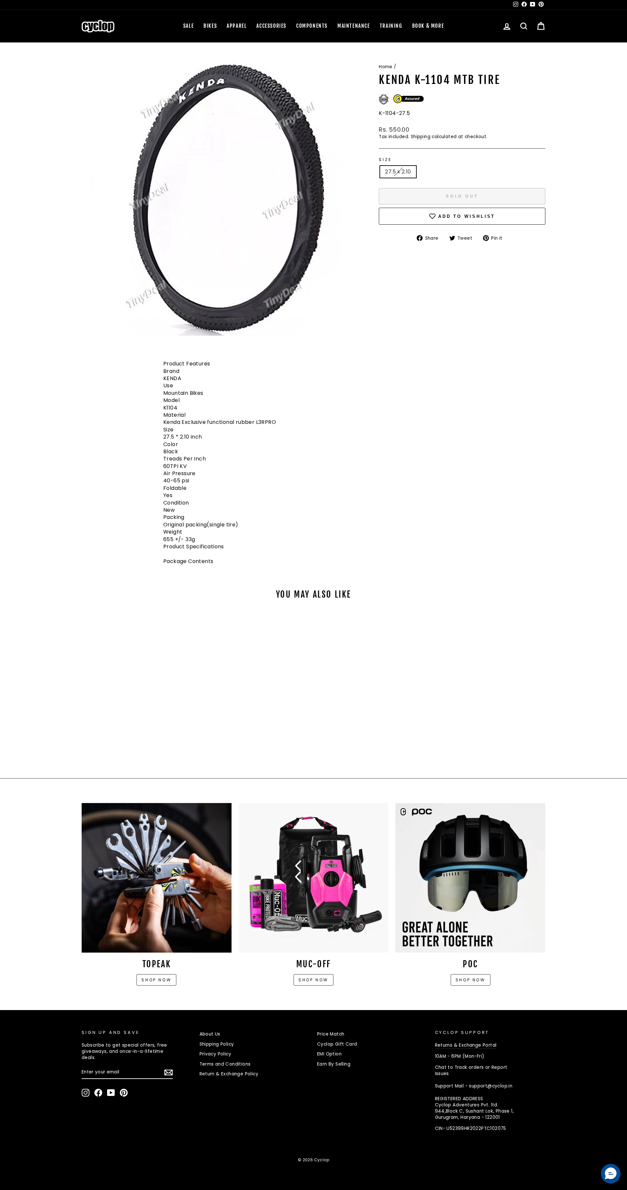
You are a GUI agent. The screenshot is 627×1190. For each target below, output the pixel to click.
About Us (210, 1034)
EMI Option (329, 1054)
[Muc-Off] (314, 878)
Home (386, 67)
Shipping (420, 137)
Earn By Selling (333, 1064)
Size (385, 159)
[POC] (470, 878)
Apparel (237, 26)
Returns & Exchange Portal (466, 1045)
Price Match (330, 1034)
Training (391, 26)
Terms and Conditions (225, 1064)
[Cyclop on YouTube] (111, 1093)
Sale (188, 26)
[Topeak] (157, 878)
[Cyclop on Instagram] (85, 1093)
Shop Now (313, 980)
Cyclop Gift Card (337, 1044)
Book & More (428, 26)
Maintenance (353, 26)
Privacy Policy (216, 1054)
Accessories (271, 26)
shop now (471, 980)
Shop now (156, 980)
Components (312, 26)
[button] (610, 1173)
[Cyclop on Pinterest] (124, 1093)
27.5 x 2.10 (398, 171)
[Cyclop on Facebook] (98, 1093)
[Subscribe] (168, 1072)
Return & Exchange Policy (229, 1074)
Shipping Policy (217, 1044)
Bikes (210, 26)
